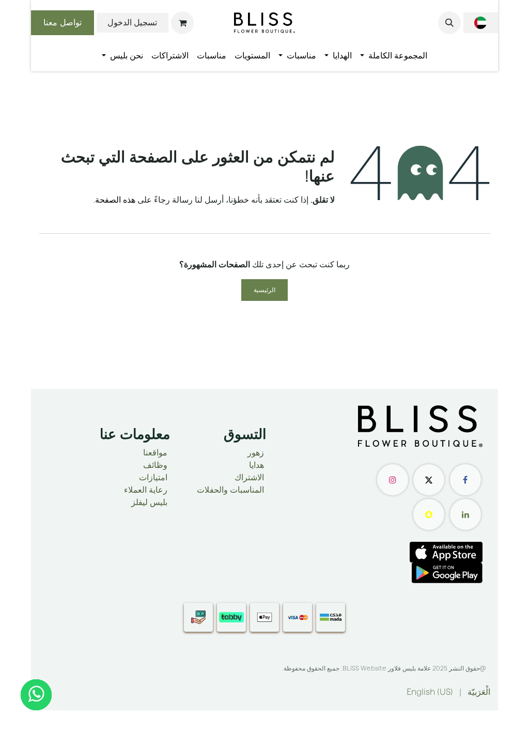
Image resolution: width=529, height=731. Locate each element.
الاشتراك (249, 477)
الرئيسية (264, 290)
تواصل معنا (62, 22)
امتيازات (153, 477)
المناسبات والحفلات (230, 490)
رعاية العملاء (145, 490)
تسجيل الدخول (132, 22)
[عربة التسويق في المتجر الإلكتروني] (182, 22)
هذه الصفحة (115, 200)
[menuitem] (393, 55)
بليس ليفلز (149, 502)
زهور (255, 453)
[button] (449, 22)
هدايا (256, 465)
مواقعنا (155, 453)
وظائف (155, 465)
